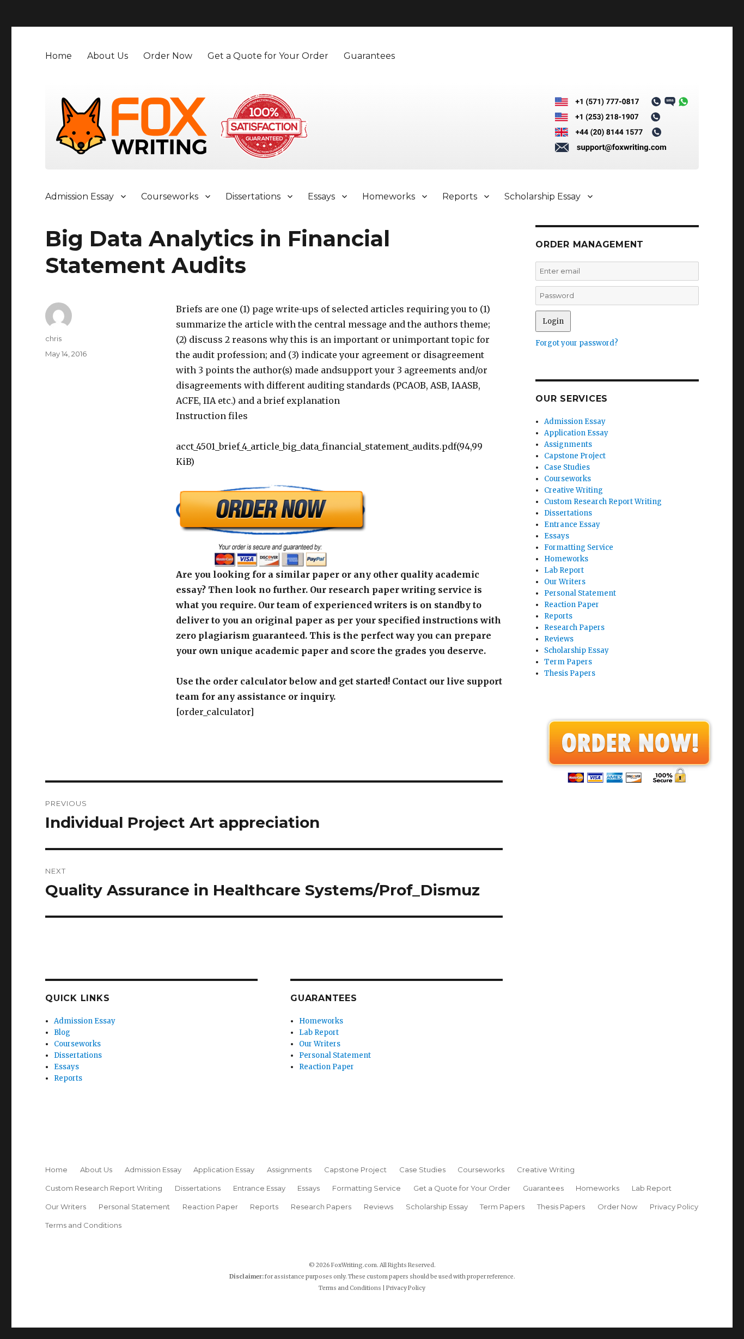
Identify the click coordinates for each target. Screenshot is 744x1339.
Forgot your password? (576, 343)
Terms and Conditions (83, 1225)
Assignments (568, 444)
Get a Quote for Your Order (268, 56)
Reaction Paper (326, 1066)
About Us (107, 56)
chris (53, 338)
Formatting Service (578, 547)
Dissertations (252, 196)
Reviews (559, 639)
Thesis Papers (569, 673)
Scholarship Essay (542, 196)
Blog (62, 1032)
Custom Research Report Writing (603, 501)
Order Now (167, 56)
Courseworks (169, 196)
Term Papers (568, 662)
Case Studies (567, 467)
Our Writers (319, 1044)
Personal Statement (335, 1055)
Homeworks (388, 196)
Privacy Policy (674, 1206)
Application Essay (576, 433)
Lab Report (319, 1032)
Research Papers (574, 627)
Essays (321, 196)
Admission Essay (79, 196)
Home (58, 56)
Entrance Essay (572, 524)
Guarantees (369, 56)
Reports (459, 196)
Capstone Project (575, 456)
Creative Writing (573, 490)
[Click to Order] (339, 525)
